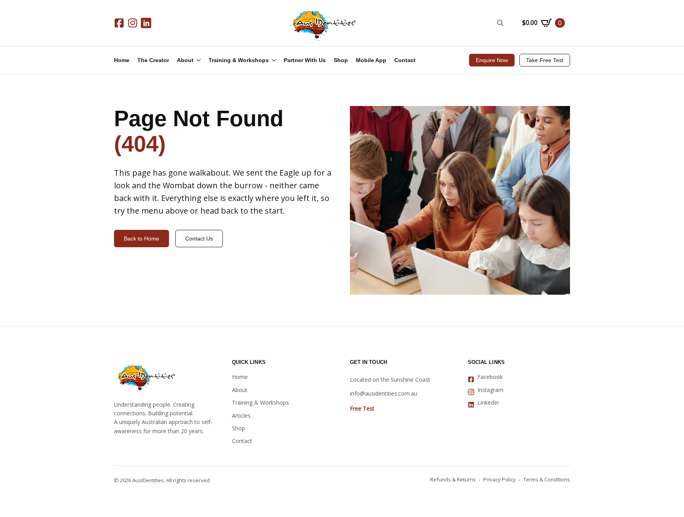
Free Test (362, 408)
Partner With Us (305, 60)
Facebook (490, 377)
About (185, 60)
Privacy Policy (499, 479)
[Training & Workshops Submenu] (276, 60)
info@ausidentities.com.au (383, 393)
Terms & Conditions (546, 479)
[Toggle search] (500, 23)
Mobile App (371, 60)
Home (121, 60)
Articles (241, 415)
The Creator (153, 60)
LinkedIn (488, 402)
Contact (405, 60)
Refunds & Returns (453, 479)
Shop (341, 60)
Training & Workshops (239, 60)
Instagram (490, 390)
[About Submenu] (201, 60)
